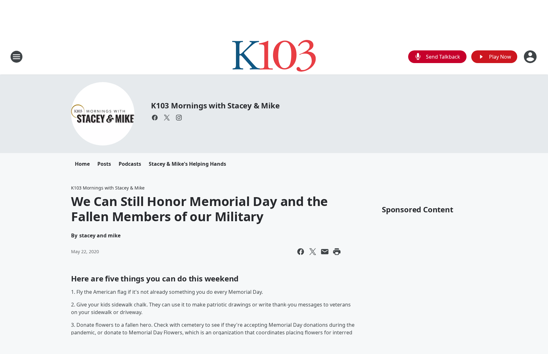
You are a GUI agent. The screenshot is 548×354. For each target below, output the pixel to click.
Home (82, 163)
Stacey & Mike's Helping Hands (187, 163)
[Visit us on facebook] (155, 117)
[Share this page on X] (312, 251)
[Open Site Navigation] (16, 56)
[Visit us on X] (167, 117)
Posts (104, 163)
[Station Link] (274, 56)
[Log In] (531, 56)
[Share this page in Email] (324, 251)
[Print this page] (336, 251)
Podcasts (130, 163)
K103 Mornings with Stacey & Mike (215, 105)
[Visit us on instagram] (179, 117)
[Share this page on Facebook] (300, 251)
